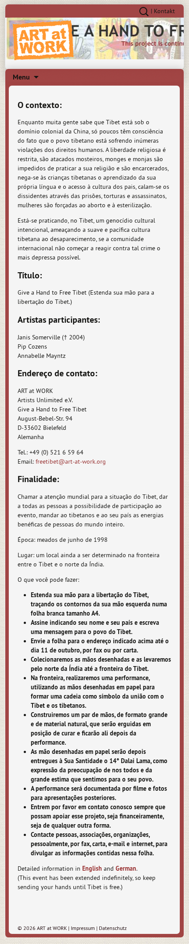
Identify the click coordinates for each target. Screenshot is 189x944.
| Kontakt (163, 11)
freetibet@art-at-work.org (71, 461)
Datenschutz (113, 928)
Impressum (83, 928)
